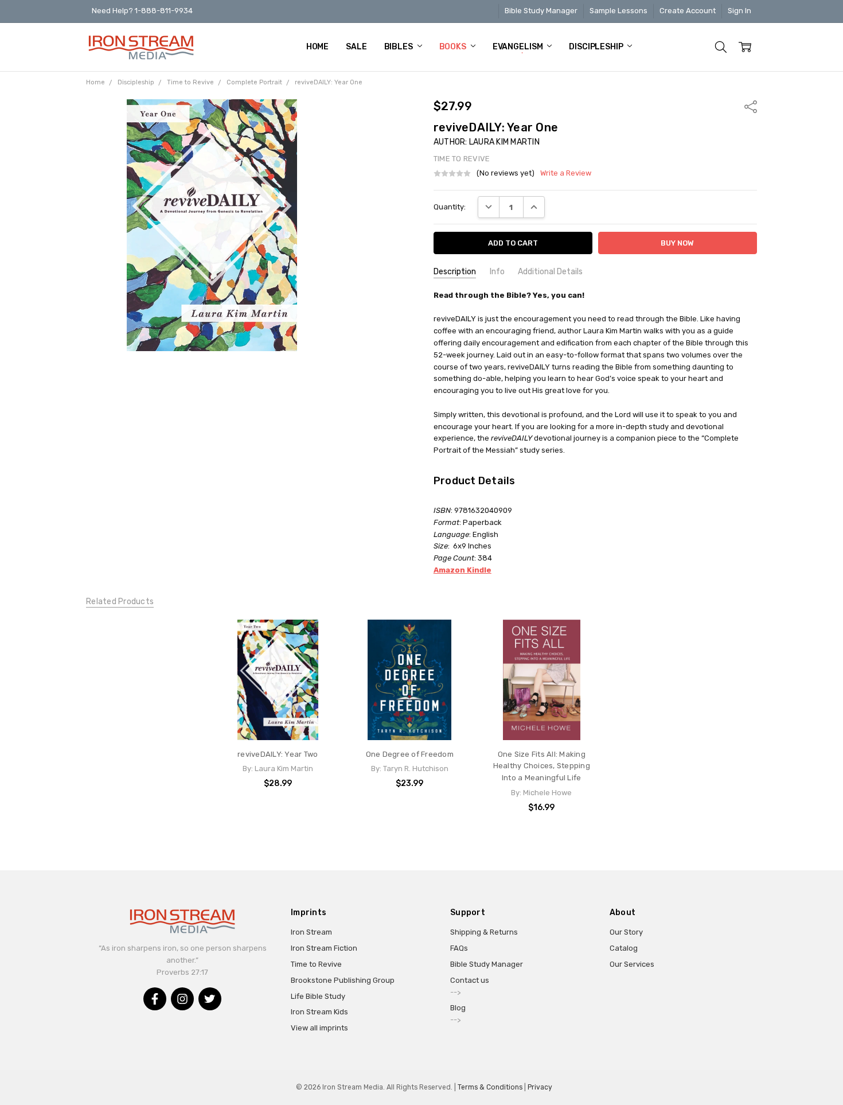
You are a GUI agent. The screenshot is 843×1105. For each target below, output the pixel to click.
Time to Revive (316, 964)
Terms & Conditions (490, 1087)
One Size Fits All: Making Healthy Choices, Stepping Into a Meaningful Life (541, 766)
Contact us (469, 980)
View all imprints (319, 1028)
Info (497, 272)
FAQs (459, 948)
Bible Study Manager (541, 10)
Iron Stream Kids (319, 1011)
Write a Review (565, 173)
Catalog (624, 948)
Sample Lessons (618, 10)
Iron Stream (311, 932)
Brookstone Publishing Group (343, 980)
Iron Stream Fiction (324, 948)
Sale (356, 47)
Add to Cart (278, 695)
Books (453, 47)
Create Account (687, 10)
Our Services (632, 964)
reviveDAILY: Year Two (277, 754)
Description (455, 272)
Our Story (626, 932)
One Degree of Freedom (410, 754)
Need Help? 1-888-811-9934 (142, 10)
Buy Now (277, 718)
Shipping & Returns (484, 932)
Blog (458, 1007)
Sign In (739, 10)
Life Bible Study (318, 996)
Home (317, 47)
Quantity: (450, 207)
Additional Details (550, 272)
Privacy (540, 1087)
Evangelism (518, 47)
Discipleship (597, 47)
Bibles (399, 47)
